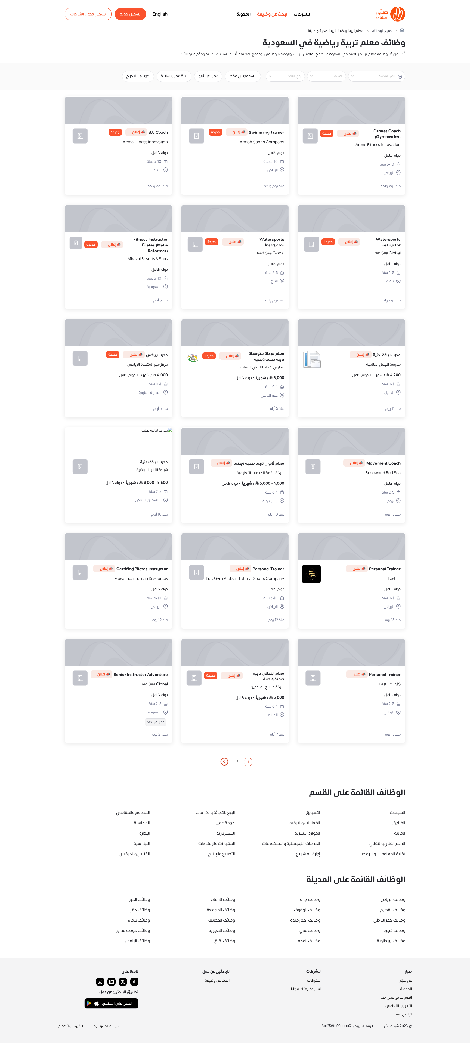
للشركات (302, 14)
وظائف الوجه (309, 940)
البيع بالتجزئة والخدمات (215, 812)
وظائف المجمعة (221, 909)
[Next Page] (224, 762)
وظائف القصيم (392, 909)
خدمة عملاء (224, 823)
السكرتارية (225, 833)
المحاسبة (142, 823)
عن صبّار (406, 980)
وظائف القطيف (221, 920)
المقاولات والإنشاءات (216, 843)
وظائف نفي (309, 930)
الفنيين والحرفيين (134, 854)
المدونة (243, 14)
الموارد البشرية (307, 833)
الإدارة (144, 833)
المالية (399, 833)
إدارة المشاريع (308, 854)
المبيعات (397, 812)
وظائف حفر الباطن (389, 920)
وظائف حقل (139, 909)
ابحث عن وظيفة (272, 14)
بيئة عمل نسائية (174, 76)
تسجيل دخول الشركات (88, 14)
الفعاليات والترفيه (304, 823)
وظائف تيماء (139, 920)
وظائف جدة (310, 899)
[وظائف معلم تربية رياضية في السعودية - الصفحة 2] (224, 762)
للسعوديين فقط (243, 76)
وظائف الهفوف (307, 909)
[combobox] (372, 76)
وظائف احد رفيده (305, 920)
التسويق (313, 812)
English (160, 14)
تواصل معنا (403, 1014)
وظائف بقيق (224, 940)
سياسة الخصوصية (107, 1026)
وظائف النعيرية (222, 930)
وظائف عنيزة (394, 930)
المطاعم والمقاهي (133, 812)
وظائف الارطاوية (391, 940)
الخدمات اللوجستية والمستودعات (291, 843)
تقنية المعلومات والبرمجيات (381, 854)
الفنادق (398, 823)
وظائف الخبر (139, 899)
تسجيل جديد (130, 14)
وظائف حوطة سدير (133, 930)
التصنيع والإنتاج (221, 854)
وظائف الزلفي (137, 940)
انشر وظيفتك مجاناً (306, 989)
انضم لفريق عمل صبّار (395, 997)
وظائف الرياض (393, 899)
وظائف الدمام (223, 899)
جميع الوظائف (382, 31)
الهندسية (142, 843)
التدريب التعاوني (398, 1006)
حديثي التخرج (138, 76)
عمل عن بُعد (208, 76)
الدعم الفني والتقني (387, 843)
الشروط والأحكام (70, 1026)
